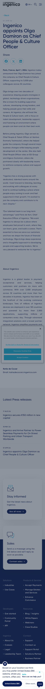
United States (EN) (12, 684)
